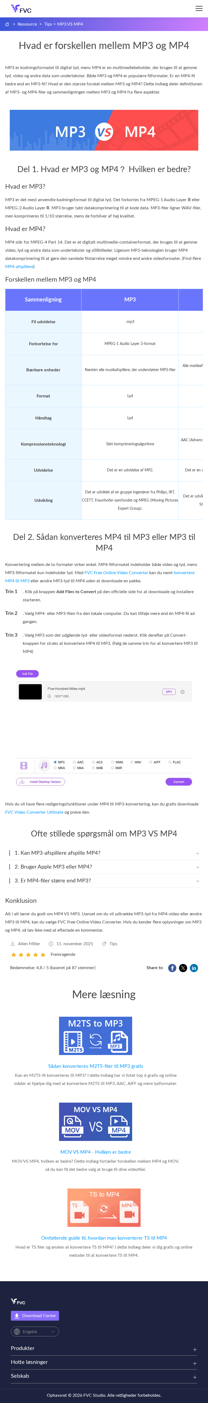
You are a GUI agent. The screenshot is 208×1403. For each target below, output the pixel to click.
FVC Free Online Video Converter (116, 573)
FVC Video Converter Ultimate (34, 812)
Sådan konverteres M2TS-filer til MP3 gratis (95, 1066)
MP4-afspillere (19, 267)
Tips (48, 24)
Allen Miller (29, 944)
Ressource (27, 24)
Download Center (39, 1316)
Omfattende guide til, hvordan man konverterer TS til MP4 (104, 1238)
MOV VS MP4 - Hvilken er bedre (95, 1152)
